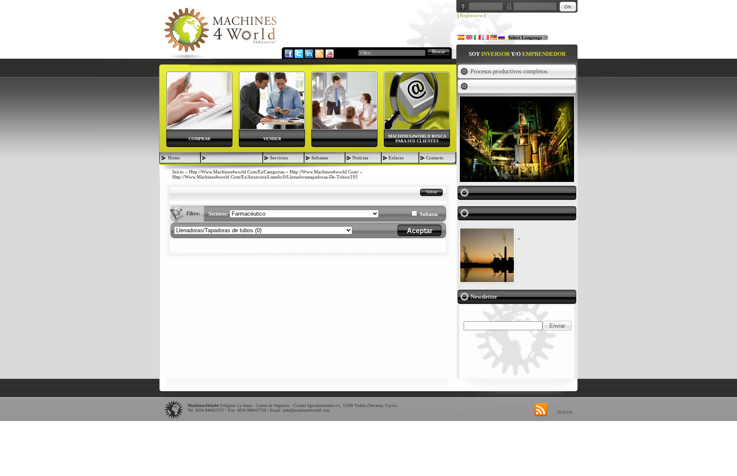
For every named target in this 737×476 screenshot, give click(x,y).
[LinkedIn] (308, 53)
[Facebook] (288, 53)
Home (174, 157)
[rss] (541, 410)
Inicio (178, 171)
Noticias (360, 157)
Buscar (438, 51)
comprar (199, 138)
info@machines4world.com (306, 410)
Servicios (279, 157)
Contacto (435, 157)
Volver (431, 192)
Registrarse (471, 15)
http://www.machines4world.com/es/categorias (236, 171)
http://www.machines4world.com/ (324, 171)
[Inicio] (220, 32)
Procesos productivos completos (508, 71)
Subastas (319, 157)
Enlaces (396, 157)
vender (272, 138)
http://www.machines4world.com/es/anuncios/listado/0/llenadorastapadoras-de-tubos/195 (265, 176)
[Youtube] (329, 53)
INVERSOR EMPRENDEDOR (517, 54)
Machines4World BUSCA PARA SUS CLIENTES (417, 138)
